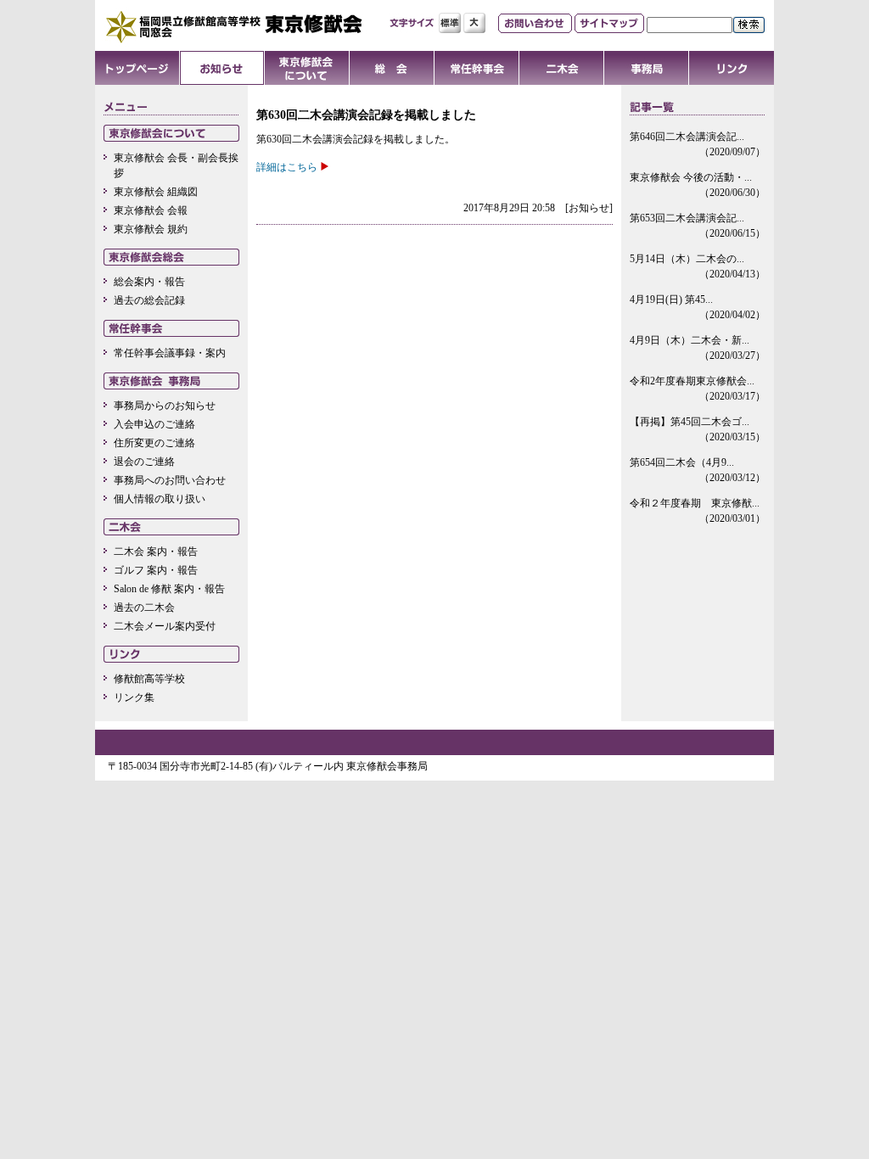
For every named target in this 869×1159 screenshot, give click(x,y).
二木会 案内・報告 (156, 551)
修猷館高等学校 (149, 679)
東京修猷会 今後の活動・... (697, 185)
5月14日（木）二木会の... (697, 266)
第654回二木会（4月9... (697, 470)
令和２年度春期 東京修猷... (697, 510)
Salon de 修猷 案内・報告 (169, 589)
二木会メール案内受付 (165, 626)
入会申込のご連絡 (154, 424)
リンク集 (134, 697)
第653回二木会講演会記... (697, 225)
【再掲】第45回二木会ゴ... (697, 429)
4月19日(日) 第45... (697, 307)
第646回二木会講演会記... (697, 144)
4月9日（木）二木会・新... (697, 347)
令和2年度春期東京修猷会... (697, 388)
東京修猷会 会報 (151, 210)
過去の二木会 (144, 607)
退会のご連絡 (144, 462)
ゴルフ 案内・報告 (156, 570)
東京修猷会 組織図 (156, 192)
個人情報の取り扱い (159, 499)
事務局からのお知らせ (165, 406)
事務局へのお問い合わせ (170, 480)
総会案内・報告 (149, 282)
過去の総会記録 (149, 300)
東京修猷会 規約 (151, 229)
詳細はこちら (286, 167)
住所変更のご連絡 (154, 443)
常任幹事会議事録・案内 (170, 353)
